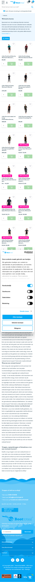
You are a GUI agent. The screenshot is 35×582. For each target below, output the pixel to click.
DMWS (23, 565)
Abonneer (27, 532)
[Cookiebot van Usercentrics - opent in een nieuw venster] (25, 252)
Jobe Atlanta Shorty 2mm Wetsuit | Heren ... (9, 209)
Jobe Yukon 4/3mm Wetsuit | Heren (8, 86)
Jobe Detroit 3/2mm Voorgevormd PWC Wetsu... (8, 149)
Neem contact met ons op (9, 510)
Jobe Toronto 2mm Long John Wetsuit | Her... (24, 149)
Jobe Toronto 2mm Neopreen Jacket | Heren (24, 87)
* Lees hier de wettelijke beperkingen (12, 535)
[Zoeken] (32, 7)
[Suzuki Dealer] (17, 576)
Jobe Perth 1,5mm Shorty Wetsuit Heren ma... (9, 180)
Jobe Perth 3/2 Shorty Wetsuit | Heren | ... (9, 56)
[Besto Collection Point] (6, 576)
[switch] (30, 291)
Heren (5, 15)
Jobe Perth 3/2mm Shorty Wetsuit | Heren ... (7, 241)
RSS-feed (30, 565)
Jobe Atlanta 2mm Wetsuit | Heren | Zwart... (24, 180)
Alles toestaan (17, 317)
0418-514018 (12, 495)
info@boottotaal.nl (16, 497)
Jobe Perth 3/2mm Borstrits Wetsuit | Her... (24, 210)
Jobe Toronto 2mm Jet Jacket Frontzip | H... (25, 117)
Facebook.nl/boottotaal (19, 500)
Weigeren (17, 328)
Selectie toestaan (17, 322)
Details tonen (24, 311)
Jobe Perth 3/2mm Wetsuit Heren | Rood (25, 56)
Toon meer (5, 33)
